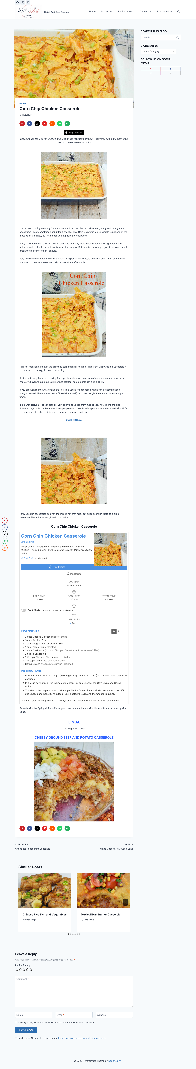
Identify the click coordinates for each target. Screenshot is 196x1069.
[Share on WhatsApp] (59, 123)
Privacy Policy (164, 11)
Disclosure (106, 11)
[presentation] (44, 890)
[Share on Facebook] (29, 123)
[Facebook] (17, 2)
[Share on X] (37, 123)
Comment (22, 979)
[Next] (125, 902)
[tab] (68, 934)
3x (124, 631)
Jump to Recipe (75, 132)
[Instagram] (28, 2)
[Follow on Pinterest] (151, 69)
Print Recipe (58, 567)
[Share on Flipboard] (44, 123)
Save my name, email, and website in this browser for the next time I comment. (56, 1022)
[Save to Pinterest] (22, 123)
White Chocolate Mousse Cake (116, 846)
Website (101, 1015)
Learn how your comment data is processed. (82, 1038)
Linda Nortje (27, 115)
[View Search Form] (178, 11)
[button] (22, 558)
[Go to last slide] (23, 902)
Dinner (22, 103)
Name (20, 1015)
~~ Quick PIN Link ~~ (74, 420)
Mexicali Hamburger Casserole (101, 914)
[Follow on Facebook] (171, 69)
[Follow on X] (171, 73)
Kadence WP (115, 1061)
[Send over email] (67, 123)
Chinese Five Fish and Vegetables (45, 914)
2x (119, 631)
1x (114, 631)
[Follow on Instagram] (151, 73)
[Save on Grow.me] (74, 123)
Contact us (145, 11)
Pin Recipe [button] (75, 574)
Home (92, 11)
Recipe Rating (22, 965)
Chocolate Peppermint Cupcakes (32, 846)
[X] (22, 2)
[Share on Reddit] (52, 123)
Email (60, 1015)
